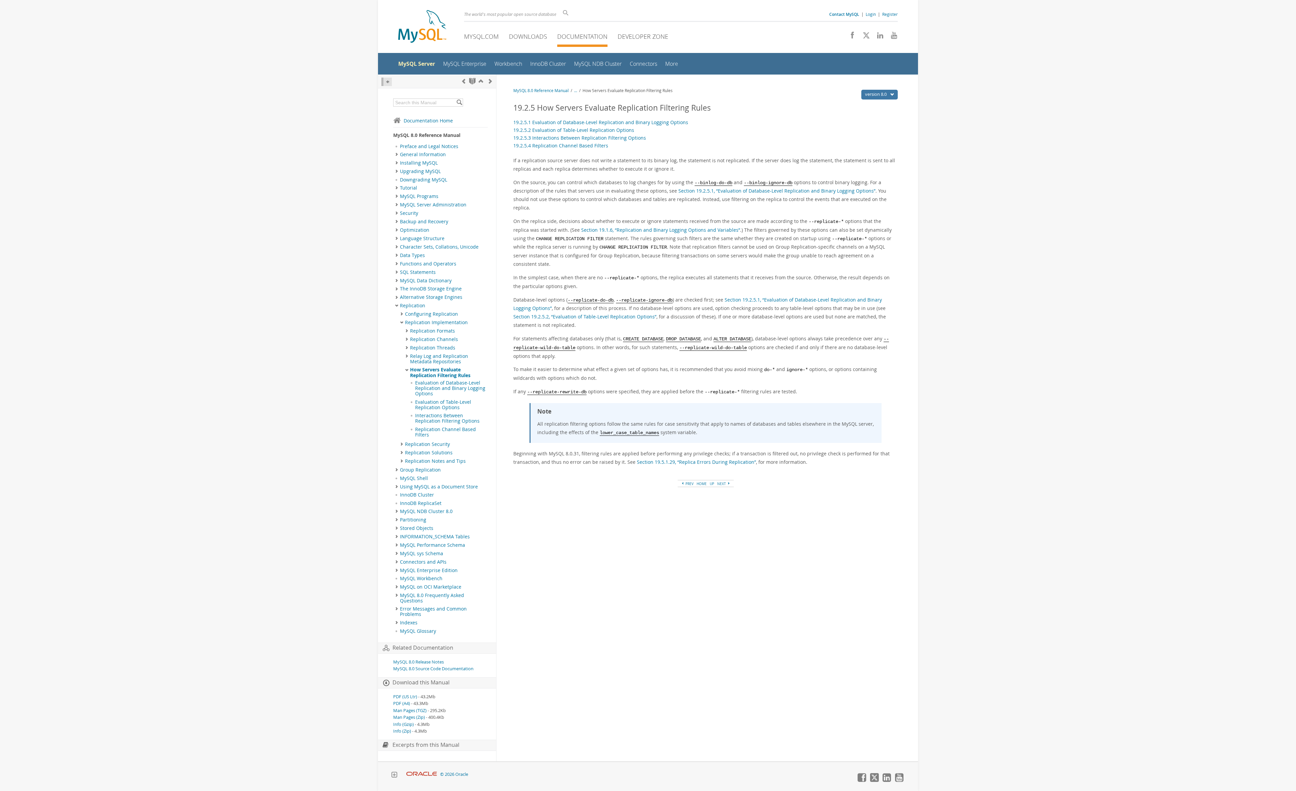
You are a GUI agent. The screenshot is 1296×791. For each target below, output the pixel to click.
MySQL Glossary (418, 631)
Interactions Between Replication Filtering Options (447, 418)
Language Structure (422, 238)
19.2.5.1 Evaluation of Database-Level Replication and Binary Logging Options (600, 122)
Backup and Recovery (424, 222)
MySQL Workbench (421, 578)
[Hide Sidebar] (386, 82)
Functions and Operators (428, 264)
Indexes (408, 623)
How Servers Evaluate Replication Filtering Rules (440, 372)
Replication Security (427, 444)
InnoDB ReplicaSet (420, 503)
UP (712, 483)
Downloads (528, 36)
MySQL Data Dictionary (426, 281)
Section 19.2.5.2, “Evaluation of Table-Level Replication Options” (584, 316)
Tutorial (408, 188)
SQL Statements (418, 272)
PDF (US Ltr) (405, 697)
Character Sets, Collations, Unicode (439, 247)
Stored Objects (416, 528)
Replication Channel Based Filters (445, 432)
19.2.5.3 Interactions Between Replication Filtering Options (579, 138)
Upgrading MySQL (420, 171)
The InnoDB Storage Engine (431, 289)
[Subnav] (396, 154)
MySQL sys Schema (421, 553)
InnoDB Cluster (417, 495)
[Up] (481, 81)
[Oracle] (421, 774)
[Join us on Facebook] (850, 37)
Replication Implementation (436, 322)
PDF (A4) (401, 703)
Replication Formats (432, 331)
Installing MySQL (419, 163)
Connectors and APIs (423, 562)
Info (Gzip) (403, 724)
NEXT (722, 483)
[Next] (490, 81)
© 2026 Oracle (454, 774)
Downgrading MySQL (423, 180)
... (575, 90)
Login (871, 14)
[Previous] (464, 81)
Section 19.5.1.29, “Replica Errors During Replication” (696, 462)
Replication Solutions (429, 453)
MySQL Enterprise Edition (429, 570)
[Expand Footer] (394, 775)
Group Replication (420, 470)
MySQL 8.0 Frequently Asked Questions (432, 598)
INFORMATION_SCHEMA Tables (435, 537)
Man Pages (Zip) (409, 717)
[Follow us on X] (864, 37)
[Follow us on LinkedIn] (877, 37)
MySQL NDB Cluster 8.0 (426, 511)
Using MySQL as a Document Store (439, 487)
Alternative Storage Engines (431, 297)
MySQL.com (481, 36)
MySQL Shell (414, 478)
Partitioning (413, 520)
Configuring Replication (431, 314)
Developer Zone (643, 36)
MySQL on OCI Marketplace (430, 587)
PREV (689, 483)
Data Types (412, 255)
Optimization (414, 230)
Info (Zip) (402, 731)
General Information (423, 154)
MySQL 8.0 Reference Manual (541, 90)
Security (409, 213)
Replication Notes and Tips (435, 461)
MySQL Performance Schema (432, 545)
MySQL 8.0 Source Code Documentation (433, 669)
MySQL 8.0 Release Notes (418, 662)
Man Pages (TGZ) (410, 710)
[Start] (472, 81)
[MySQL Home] (422, 27)
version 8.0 (876, 94)
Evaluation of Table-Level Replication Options (443, 405)
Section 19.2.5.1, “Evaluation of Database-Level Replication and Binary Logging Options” (776, 191)
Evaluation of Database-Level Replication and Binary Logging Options (450, 388)
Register (890, 14)
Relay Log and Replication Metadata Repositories (439, 359)
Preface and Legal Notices (429, 146)
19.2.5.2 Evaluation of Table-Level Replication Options (573, 130)
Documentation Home (428, 120)
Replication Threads (432, 348)
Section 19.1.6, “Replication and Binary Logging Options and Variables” (660, 230)
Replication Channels (434, 339)
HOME (702, 483)
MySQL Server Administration (433, 205)
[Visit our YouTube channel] (891, 37)
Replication (412, 306)
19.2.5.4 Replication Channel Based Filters (560, 145)
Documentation (582, 36)
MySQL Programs (419, 196)
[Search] (459, 102)
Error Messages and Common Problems (433, 611)
